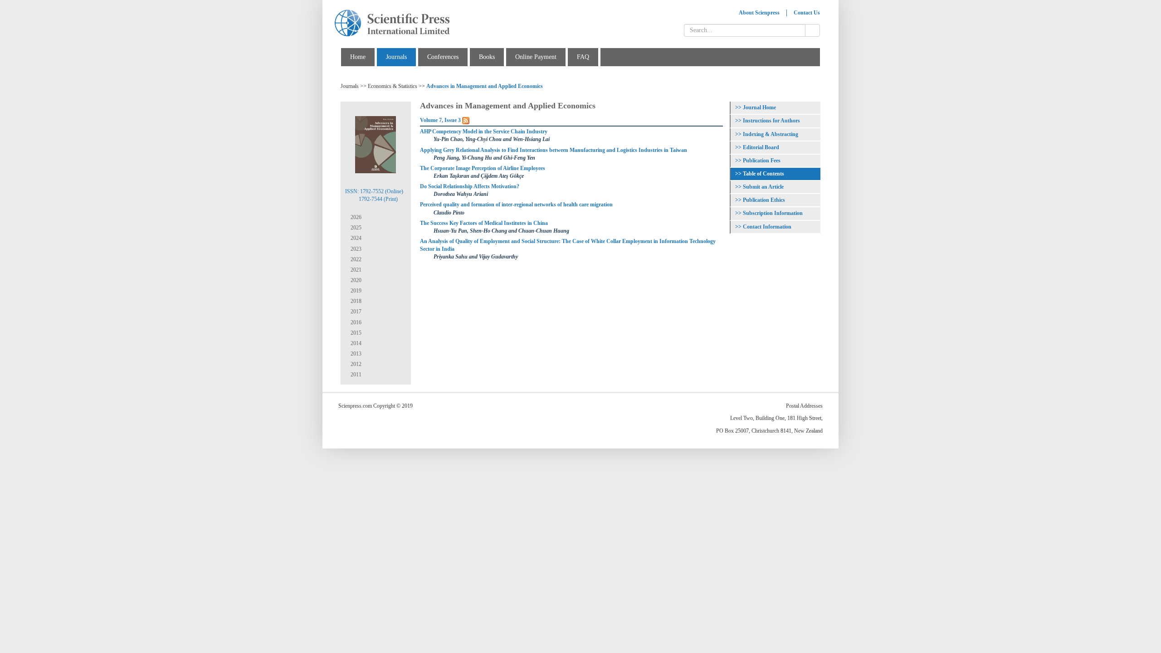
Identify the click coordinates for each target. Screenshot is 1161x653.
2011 (355, 374)
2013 (355, 354)
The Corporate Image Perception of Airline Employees (482, 168)
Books (487, 57)
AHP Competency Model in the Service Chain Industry (483, 131)
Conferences (443, 57)
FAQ (583, 57)
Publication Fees (762, 160)
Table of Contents (763, 174)
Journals (396, 57)
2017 (355, 311)
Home (358, 57)
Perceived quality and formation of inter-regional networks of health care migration (516, 204)
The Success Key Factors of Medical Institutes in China (484, 223)
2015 (355, 333)
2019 (355, 291)
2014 (355, 343)
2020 (355, 280)
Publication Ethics (764, 200)
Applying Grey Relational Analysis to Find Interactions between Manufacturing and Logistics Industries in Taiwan (553, 150)
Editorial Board (761, 147)
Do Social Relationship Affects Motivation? (469, 186)
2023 (355, 249)
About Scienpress (759, 13)
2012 (355, 364)
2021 (355, 270)
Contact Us (807, 13)
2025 (355, 227)
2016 (355, 322)
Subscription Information (773, 213)
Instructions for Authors (771, 120)
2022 (355, 259)
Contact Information (767, 227)
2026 (355, 217)
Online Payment (535, 57)
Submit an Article (763, 187)
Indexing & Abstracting (770, 134)
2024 (355, 238)
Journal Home (759, 107)
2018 (355, 301)
